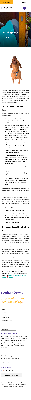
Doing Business (22, 384)
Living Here (8, 384)
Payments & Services (6, 386)
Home (2, 384)
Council (14, 386)
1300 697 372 (12, 362)
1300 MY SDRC (7, 2)
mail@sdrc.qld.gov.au (9, 356)
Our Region (15, 384)
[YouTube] (9, 370)
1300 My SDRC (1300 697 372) (11, 359)
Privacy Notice (20, 386)
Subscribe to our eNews (11, 375)
